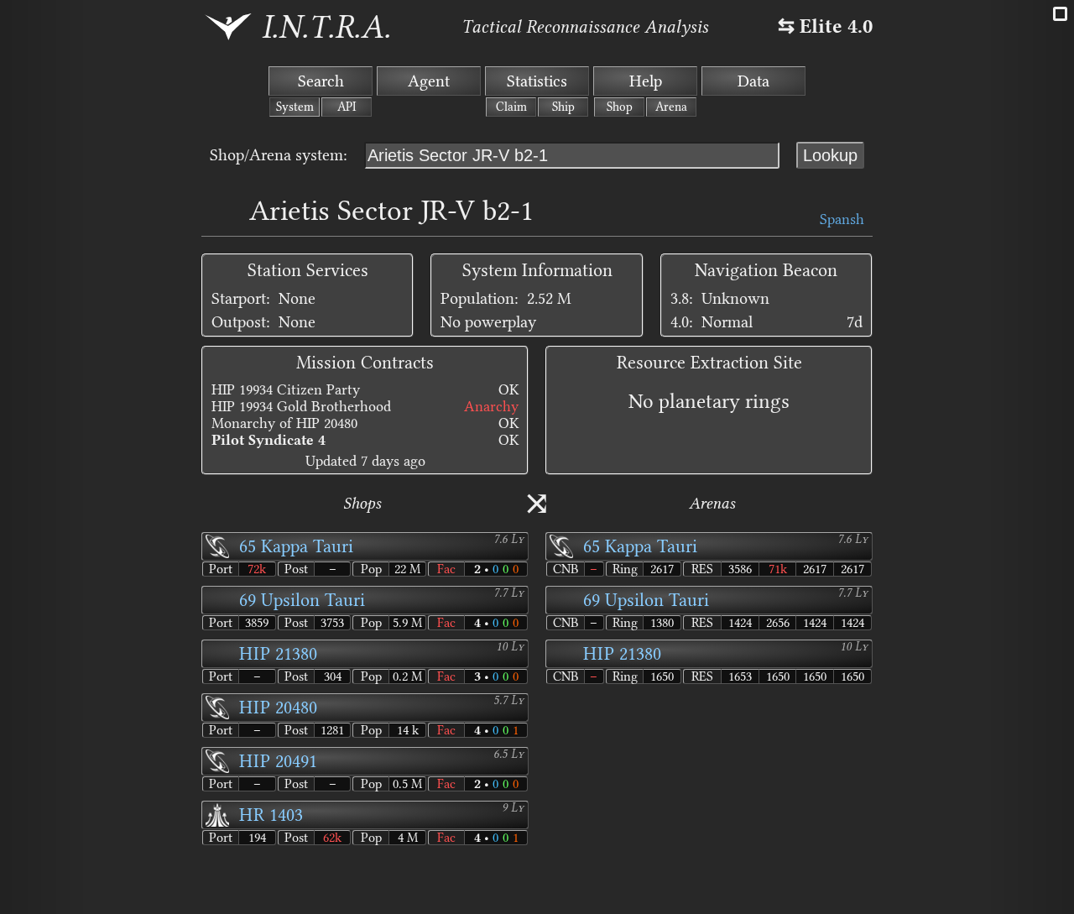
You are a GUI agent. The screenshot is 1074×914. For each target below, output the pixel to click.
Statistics (537, 81)
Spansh (842, 219)
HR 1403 (271, 814)
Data (753, 81)
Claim (511, 107)
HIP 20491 (278, 760)
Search (321, 81)
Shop (620, 107)
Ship (563, 107)
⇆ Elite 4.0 (825, 26)
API (346, 107)
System (295, 107)
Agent (429, 81)
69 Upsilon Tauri (302, 599)
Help (645, 81)
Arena (671, 107)
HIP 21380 (278, 653)
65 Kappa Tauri (296, 545)
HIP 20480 (278, 707)
